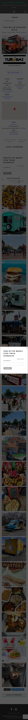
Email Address (7, 360)
